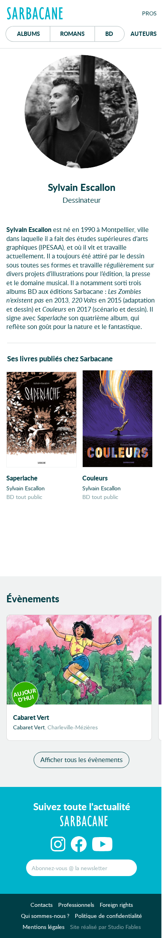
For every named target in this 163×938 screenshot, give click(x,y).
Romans (72, 33)
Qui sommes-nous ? (45, 915)
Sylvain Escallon (25, 488)
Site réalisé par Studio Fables (105, 927)
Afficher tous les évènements (81, 759)
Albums (28, 33)
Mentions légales (43, 927)
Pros (149, 13)
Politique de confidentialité (108, 915)
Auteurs (144, 33)
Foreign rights (116, 904)
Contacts (41, 904)
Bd (114, 33)
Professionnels (76, 904)
